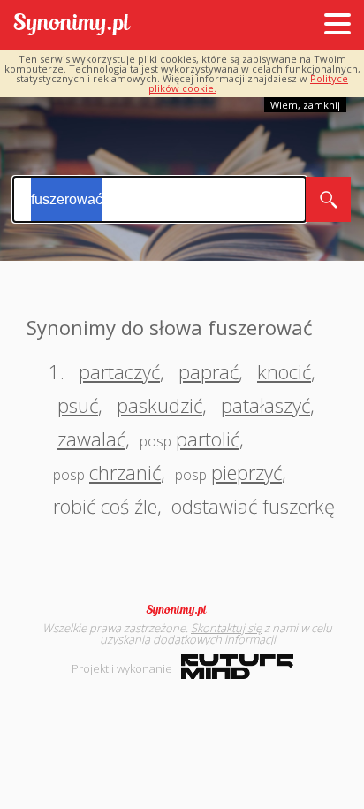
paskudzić (159, 405)
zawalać (91, 438)
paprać (208, 371)
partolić (207, 438)
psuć (77, 405)
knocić (284, 371)
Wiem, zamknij (305, 104)
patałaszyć (265, 405)
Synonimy (182, 610)
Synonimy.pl (72, 25)
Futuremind (237, 666)
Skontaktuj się (226, 628)
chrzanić (125, 472)
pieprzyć (246, 472)
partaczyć (119, 371)
